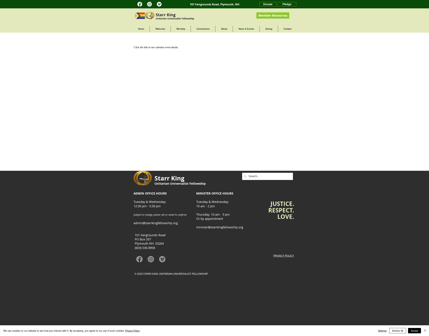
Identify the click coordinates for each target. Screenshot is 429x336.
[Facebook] (139, 4)
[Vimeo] (159, 4)
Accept (414, 330)
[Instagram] (149, 4)
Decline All (397, 330)
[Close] (425, 330)
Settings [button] (382, 330)
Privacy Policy (132, 330)
